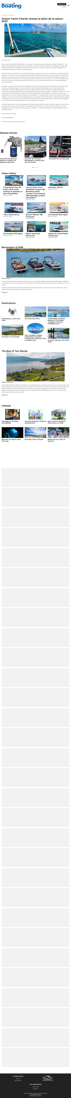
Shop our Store (18, 1080)
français (12, 15)
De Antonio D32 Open (13, 234)
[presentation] (11, 147)
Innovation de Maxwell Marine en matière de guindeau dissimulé (8, 160)
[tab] (32, 167)
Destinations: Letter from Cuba (11, 319)
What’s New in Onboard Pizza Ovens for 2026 (56, 422)
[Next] (69, 151)
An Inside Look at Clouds (34, 439)
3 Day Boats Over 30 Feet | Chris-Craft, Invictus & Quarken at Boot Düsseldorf (13, 190)
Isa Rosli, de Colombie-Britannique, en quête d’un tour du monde (34, 160)
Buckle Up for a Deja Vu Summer (56, 440)
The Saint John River (32, 319)
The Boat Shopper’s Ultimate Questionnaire (35, 422)
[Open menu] (68, 5)
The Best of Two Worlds (10, 337)
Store (64, 6)
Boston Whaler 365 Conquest (34, 216)
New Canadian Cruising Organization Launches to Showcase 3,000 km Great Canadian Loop (35, 337)
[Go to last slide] (2, 151)
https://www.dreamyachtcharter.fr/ (16, 121)
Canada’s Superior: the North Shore (58, 341)
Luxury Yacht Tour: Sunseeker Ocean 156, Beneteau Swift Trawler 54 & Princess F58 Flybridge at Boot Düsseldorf (35, 192)
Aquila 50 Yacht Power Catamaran (58, 235)
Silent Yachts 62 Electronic (33, 235)
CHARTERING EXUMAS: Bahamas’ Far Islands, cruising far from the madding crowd (56, 321)
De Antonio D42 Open (58, 215)
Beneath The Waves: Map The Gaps (11, 440)
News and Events (5, 15)
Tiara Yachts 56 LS (11, 215)
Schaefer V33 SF (55, 187)
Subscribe (61, 4)
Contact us (35, 1088)
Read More (5, 292)
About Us (18, 1078)
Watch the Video (7, 195)
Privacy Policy (35, 1086)
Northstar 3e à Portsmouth (59, 159)
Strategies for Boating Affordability (10, 422)
